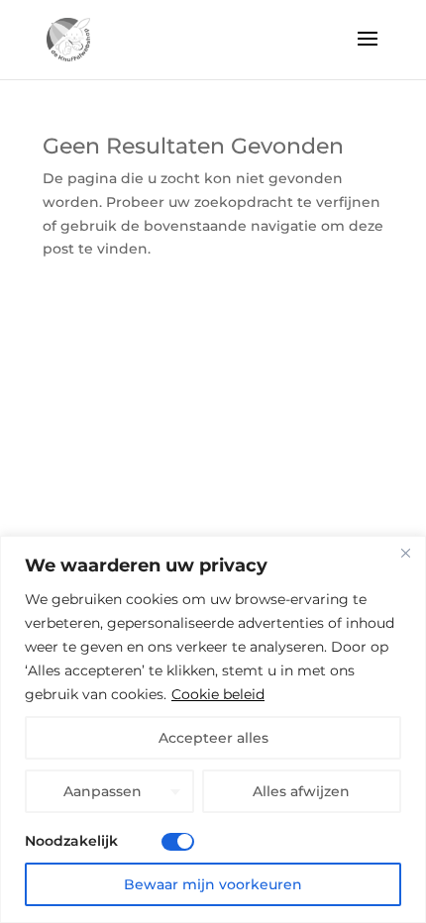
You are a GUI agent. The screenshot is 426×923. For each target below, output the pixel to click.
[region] (213, 729)
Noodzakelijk (71, 841)
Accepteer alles (213, 738)
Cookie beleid (218, 694)
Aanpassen (102, 791)
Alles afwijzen (301, 791)
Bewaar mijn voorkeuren (213, 884)
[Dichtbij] (405, 552)
